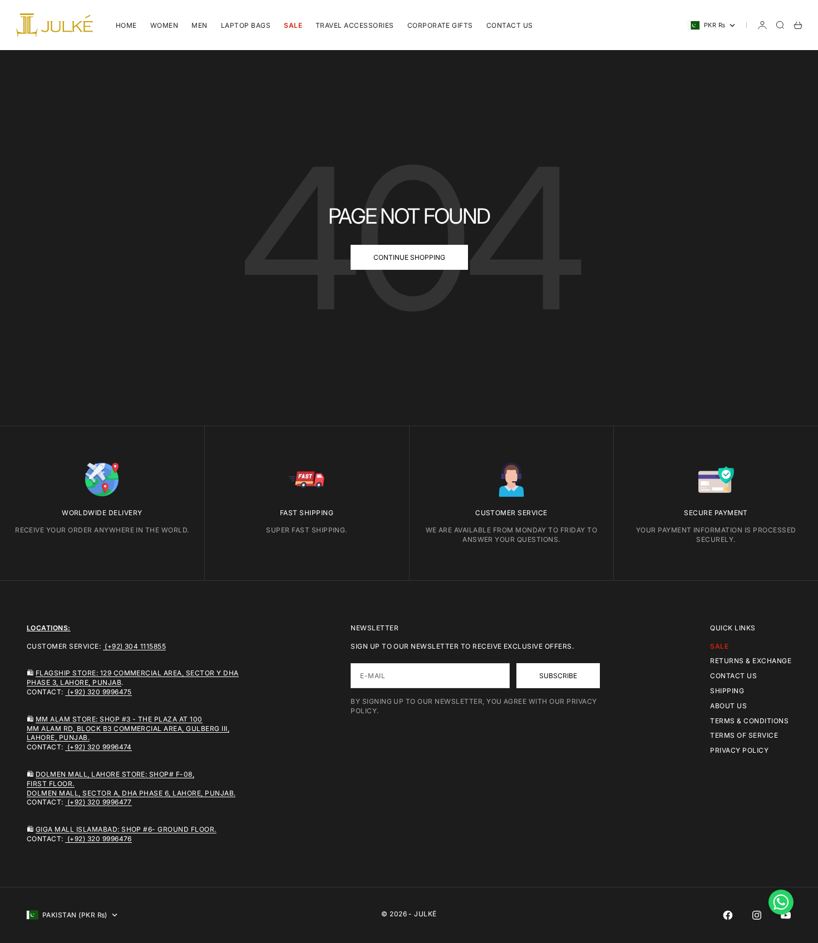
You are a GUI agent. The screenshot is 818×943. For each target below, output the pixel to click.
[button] (781, 902)
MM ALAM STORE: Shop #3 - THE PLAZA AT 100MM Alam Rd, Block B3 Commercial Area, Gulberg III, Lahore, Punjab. (128, 728)
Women (164, 25)
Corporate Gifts (440, 25)
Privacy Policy (739, 750)
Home (126, 25)
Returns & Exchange (750, 660)
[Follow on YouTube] (785, 915)
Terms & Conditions (749, 721)
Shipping (727, 691)
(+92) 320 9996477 (98, 802)
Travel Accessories (355, 25)
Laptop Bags (245, 25)
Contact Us (509, 25)
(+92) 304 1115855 (134, 646)
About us (728, 706)
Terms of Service (744, 735)
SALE (293, 25)
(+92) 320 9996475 (98, 692)
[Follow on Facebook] (727, 915)
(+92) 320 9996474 (98, 747)
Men (199, 25)
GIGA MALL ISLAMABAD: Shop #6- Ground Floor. (126, 829)
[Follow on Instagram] (756, 915)
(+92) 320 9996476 (98, 839)
